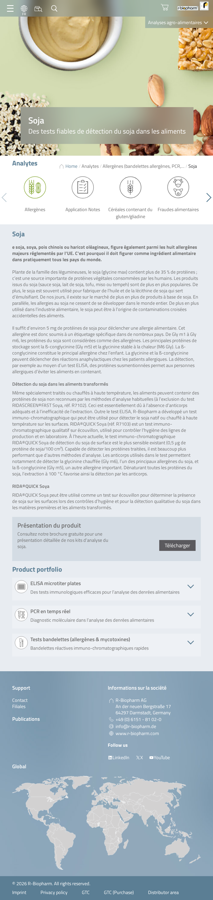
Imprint (19, 892)
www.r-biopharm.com (137, 733)
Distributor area (163, 892)
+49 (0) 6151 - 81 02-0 (138, 719)
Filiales (18, 706)
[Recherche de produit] (38, 8)
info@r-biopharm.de (136, 726)
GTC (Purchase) (119, 892)
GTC (86, 892)
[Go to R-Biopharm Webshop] (165, 7)
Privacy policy (54, 892)
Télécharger (177, 545)
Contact (20, 700)
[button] (206, 197)
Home (71, 166)
